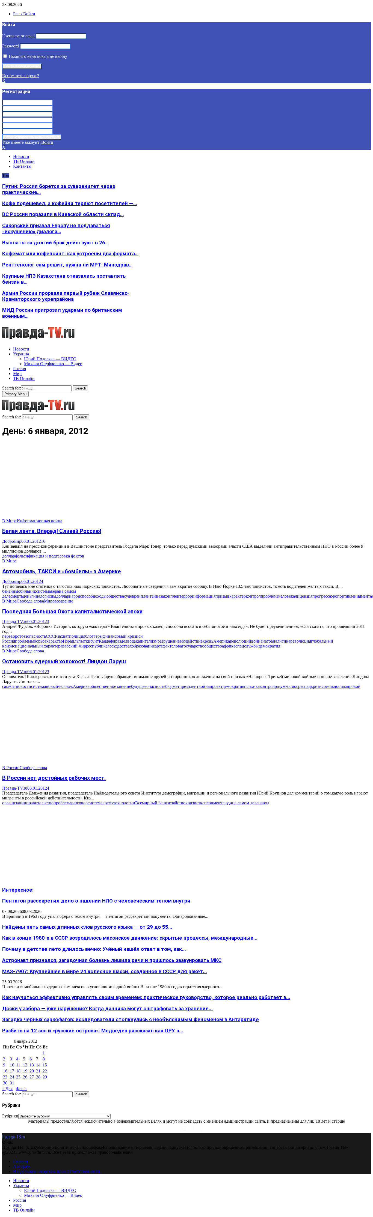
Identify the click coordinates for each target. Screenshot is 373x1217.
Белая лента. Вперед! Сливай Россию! (51, 531)
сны (52, 596)
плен (174, 596)
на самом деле (245, 803)
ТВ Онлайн (24, 161)
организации (14, 803)
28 (38, 1077)
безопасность (33, 636)
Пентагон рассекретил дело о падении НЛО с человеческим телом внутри (96, 901)
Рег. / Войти (24, 13)
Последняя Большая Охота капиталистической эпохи (72, 611)
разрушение (169, 641)
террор (185, 596)
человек (65, 686)
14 (38, 1065)
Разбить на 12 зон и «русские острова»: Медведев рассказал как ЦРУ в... (92, 1031)
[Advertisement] (166, 480)
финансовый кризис (121, 636)
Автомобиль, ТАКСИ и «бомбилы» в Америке (61, 571)
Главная (20, 1161)
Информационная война (39, 520)
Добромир (11, 541)
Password (10, 46)
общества (115, 596)
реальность (334, 686)
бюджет (172, 686)
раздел (121, 641)
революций (240, 641)
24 (12, 1077)
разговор (79, 803)
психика (252, 686)
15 (45, 1065)
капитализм (147, 641)
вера (55, 591)
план (145, 596)
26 (25, 1077)
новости (23, 686)
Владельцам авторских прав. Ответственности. (57, 1171)
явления (353, 596)
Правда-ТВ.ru (13, 1136)
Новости (21, 156)
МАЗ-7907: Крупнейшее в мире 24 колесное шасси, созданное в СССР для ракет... (104, 972)
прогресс (320, 596)
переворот (11, 636)
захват (63, 636)
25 (18, 1077)
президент (189, 686)
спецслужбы (247, 646)
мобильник (25, 591)
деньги (29, 596)
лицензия (303, 596)
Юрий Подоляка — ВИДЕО (50, 358)
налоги (42, 596)
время (107, 803)
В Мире (9, 520)
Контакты (22, 166)
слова (176, 646)
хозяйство (176, 803)
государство (193, 646)
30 (5, 1083)
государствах (120, 646)
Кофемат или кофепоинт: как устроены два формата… (70, 254)
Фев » (21, 1088)
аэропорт (337, 596)
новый (52, 686)
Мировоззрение (58, 601)
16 (43, 541)
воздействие (191, 641)
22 (45, 1071)
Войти (47, 142)
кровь (208, 641)
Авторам (21, 1166)
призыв (222, 596)
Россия (19, 368)
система (43, 591)
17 (12, 1071)
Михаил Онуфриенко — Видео (53, 363)
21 (38, 1071)
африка (228, 646)
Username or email (18, 36)
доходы (99, 596)
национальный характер (37, 646)
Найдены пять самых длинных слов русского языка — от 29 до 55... (87, 927)
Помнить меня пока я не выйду (37, 56)
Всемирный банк (151, 803)
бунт (94, 641)
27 (31, 1077)
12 (25, 1065)
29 (45, 1077)
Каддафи (107, 641)
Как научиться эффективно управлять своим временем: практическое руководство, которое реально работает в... (146, 997)
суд (127, 596)
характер (237, 596)
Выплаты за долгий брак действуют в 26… (55, 243)
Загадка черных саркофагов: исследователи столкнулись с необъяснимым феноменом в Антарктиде (130, 1020)
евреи (135, 596)
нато (266, 641)
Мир (17, 373)
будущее (138, 686)
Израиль (70, 641)
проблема (269, 596)
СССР (51, 636)
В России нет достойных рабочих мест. (54, 778)
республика (97, 646)
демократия (269, 646)
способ (86, 596)
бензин (8, 591)
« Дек (7, 1088)
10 (12, 1065)
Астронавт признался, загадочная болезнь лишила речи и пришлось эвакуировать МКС (111, 960)
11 (18, 1065)
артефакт (163, 646)
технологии (124, 803)
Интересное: (18, 890)
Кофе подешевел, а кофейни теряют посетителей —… (69, 203)
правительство (40, 803)
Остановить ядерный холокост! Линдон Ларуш (64, 661)
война (256, 641)
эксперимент (210, 803)
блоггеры (94, 636)
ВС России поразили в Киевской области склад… (63, 214)
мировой (352, 686)
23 (5, 1077)
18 (18, 1071)
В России (11, 767)
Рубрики (10, 1116)
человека (286, 596)
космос (291, 686)
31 (12, 1083)
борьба (40, 641)
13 (31, 1065)
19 (25, 1071)
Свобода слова (30, 601)
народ (74, 596)
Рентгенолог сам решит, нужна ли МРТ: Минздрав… (67, 265)
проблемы (24, 641)
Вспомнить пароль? (20, 75)
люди (227, 803)
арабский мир (73, 646)
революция (300, 641)
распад (304, 686)
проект (216, 686)
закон (165, 596)
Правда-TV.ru (14, 621)
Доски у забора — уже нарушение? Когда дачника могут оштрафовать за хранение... (107, 1009)
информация (203, 596)
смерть (16, 596)
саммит (9, 686)
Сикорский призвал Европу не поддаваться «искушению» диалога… (56, 229)
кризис (317, 686)
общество (213, 646)
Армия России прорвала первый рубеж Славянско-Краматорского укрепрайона (65, 296)
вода (131, 641)
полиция (77, 636)
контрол (253, 596)
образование (143, 646)
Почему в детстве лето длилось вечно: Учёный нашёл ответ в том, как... (94, 949)
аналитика (280, 641)
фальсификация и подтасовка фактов (49, 556)
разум (280, 686)
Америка (221, 641)
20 (31, 1071)
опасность (155, 686)
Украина (21, 354)
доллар (8, 556)
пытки (84, 641)
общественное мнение (110, 686)
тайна (155, 596)
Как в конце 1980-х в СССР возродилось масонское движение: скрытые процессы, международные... (129, 938)
